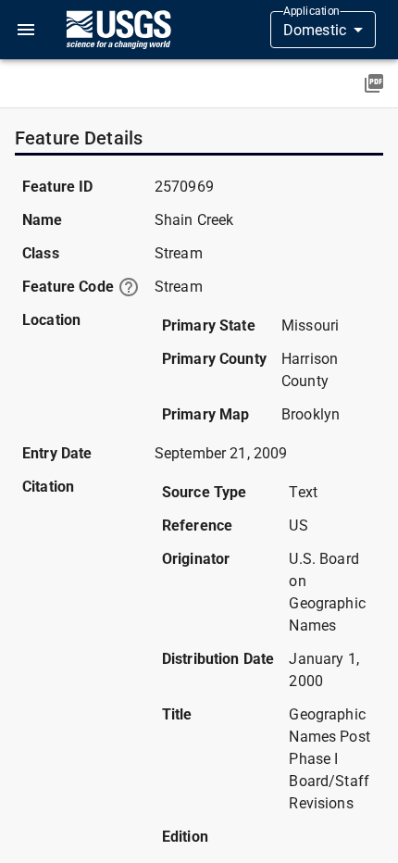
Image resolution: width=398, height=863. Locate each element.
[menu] (26, 29)
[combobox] (323, 29)
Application (311, 11)
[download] (373, 83)
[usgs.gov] (118, 29)
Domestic (314, 30)
